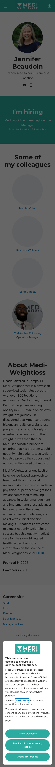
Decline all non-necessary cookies (27, 745)
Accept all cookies (28, 733)
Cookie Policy (22, 700)
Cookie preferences (27, 756)
